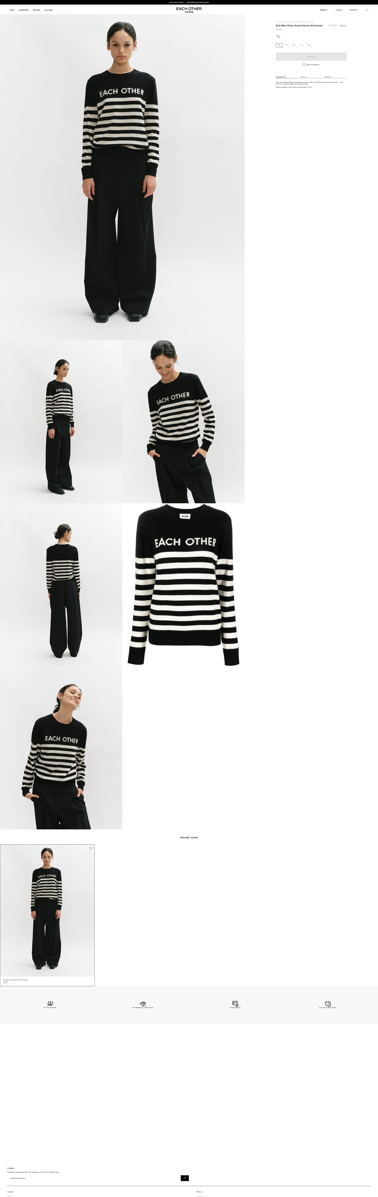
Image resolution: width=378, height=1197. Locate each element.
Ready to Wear (284, 22)
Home (277, 22)
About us (10, 1196)
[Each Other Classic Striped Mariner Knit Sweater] (47, 911)
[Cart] (367, 10)
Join (184, 1178)
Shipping (327, 77)
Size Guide (278, 29)
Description (281, 77)
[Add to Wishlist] (91, 848)
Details (303, 77)
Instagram (199, 1196)
